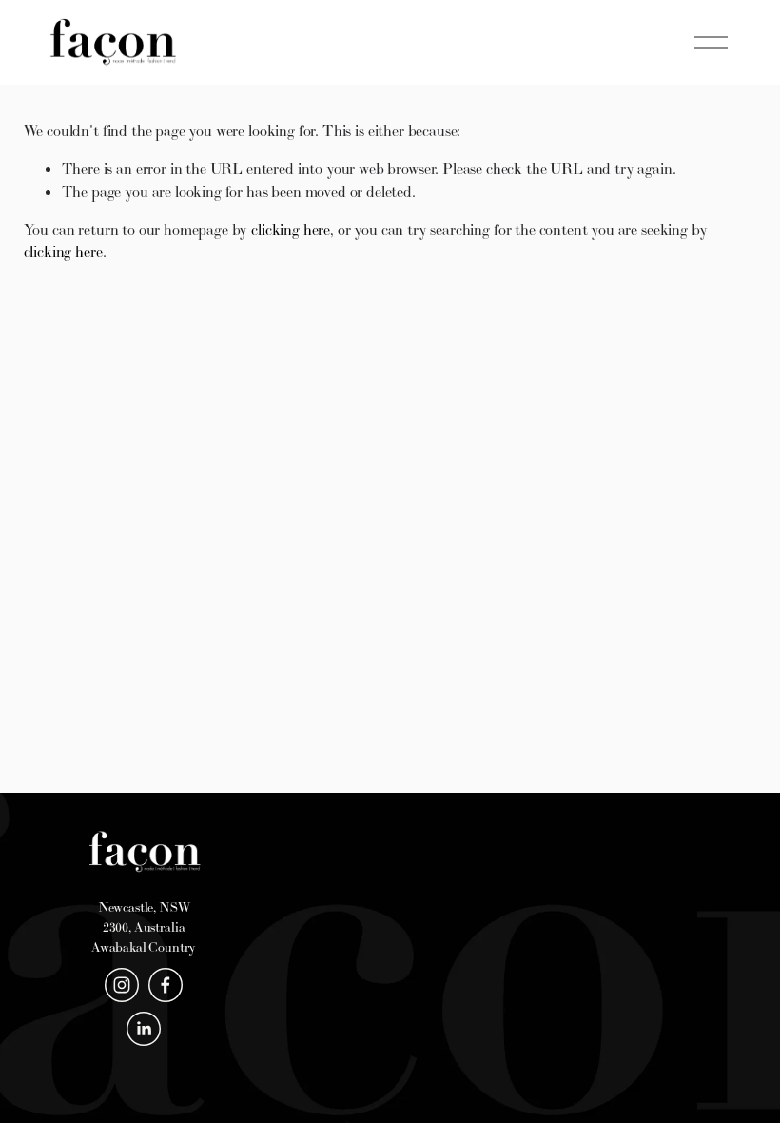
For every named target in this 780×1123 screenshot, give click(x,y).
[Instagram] (122, 985)
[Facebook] (165, 985)
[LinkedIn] (144, 1029)
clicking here (290, 229)
